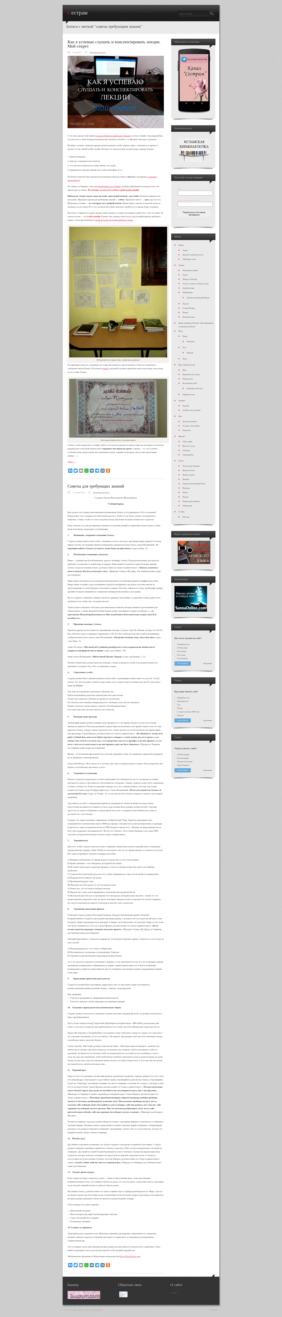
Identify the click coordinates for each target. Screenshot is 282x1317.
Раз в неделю (182, 658)
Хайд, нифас (187, 441)
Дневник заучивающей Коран (198, 297)
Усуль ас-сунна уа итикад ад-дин (196, 283)
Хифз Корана (188, 292)
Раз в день (181, 655)
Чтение (185, 312)
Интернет (186, 488)
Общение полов (189, 394)
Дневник (186, 479)
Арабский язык (188, 288)
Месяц (180, 708)
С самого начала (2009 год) (188, 712)
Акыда (181, 245)
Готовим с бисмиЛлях (191, 426)
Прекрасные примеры (191, 501)
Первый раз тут (183, 644)
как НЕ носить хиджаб (191, 410)
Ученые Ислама (189, 308)
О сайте (182, 511)
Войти (80, 1310)
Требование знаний (190, 270)
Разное (181, 460)
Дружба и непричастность (193, 254)
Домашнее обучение (195, 388)
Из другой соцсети (184, 761)
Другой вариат (183, 765)
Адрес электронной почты (189, 200)
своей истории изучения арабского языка (114, 219)
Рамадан (190, 352)
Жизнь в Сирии (189, 475)
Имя (179, 189)
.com (138, 1256)
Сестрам (78, 13)
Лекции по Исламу (190, 279)
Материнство (188, 378)
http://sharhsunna (128, 1256)
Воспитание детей (190, 383)
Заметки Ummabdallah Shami (194, 483)
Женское (182, 436)
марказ (106, 368)
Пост (185, 347)
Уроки (185, 274)
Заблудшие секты (189, 259)
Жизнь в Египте (189, 470)
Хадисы (186, 303)
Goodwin (214, 1310)
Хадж (185, 358)
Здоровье (186, 450)
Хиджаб (182, 400)
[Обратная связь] (123, 1296)
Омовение (191, 341)
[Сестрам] (84, 1298)
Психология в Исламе (191, 466)
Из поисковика (183, 758)
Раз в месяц (181, 651)
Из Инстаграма (183, 754)
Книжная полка (189, 317)
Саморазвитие (188, 454)
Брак (184, 370)
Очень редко (182, 648)
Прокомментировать (98, 52)
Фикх (181, 331)
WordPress (98, 1310)
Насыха (185, 497)
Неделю (180, 715)
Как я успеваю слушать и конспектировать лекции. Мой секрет (114, 44)
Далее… (71, 461)
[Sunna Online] (190, 611)
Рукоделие (187, 430)
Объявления (187, 505)
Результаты (207, 663)
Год (178, 705)
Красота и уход (189, 446)
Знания (181, 265)
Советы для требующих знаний (96, 486)
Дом (180, 416)
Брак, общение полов (187, 364)
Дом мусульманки (190, 421)
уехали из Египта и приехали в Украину (113, 135)
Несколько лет (182, 701)
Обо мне (186, 517)
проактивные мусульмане (109, 186)
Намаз (185, 336)
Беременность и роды (191, 374)
